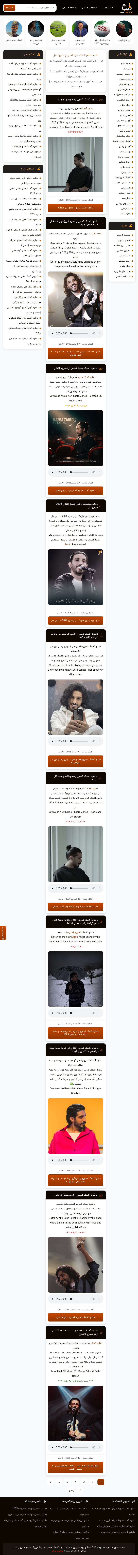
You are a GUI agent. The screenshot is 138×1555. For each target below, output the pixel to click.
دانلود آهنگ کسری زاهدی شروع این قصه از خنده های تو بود (75, 353)
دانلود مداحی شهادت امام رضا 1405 (29, 1508)
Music (74, 937)
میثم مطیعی (124, 261)
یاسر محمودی (123, 125)
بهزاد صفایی (124, 105)
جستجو (9, 7)
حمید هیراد (124, 79)
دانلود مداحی (69, 7)
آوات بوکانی (124, 151)
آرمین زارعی (124, 146)
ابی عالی (126, 68)
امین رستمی (124, 193)
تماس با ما (57, 1550)
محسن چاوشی (123, 74)
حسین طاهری (123, 250)
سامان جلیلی (124, 89)
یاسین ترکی (124, 131)
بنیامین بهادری (123, 203)
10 (79, 1490)
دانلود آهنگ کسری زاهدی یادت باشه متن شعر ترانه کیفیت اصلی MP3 (76, 921)
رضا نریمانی (124, 255)
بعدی (71, 1490)
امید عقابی (125, 167)
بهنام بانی (125, 208)
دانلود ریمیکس (89, 7)
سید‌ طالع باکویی (122, 271)
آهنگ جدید (108, 7)
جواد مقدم (125, 266)
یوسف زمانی (124, 84)
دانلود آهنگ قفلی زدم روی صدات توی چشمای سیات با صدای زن (24, 115)
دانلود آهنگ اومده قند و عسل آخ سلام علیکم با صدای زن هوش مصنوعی (24, 89)
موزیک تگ (125, 213)
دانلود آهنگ (87, 108)
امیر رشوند (125, 172)
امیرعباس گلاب (122, 182)
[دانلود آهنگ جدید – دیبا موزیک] (126, 7)
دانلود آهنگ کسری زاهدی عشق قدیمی (76, 1195)
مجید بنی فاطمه (122, 245)
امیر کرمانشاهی (122, 276)
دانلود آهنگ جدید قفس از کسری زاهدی (75, 368)
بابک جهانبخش (123, 136)
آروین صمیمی (123, 120)
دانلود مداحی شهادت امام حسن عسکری (27, 1514)
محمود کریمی (123, 235)
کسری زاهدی (74, 932)
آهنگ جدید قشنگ (121, 141)
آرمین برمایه (124, 110)
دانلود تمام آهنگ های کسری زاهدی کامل (75, 55)
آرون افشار (125, 115)
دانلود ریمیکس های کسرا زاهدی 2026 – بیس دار (75, 620)
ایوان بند (126, 198)
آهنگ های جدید (122, 177)
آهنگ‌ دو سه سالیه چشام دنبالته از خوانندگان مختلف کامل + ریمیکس (23, 266)
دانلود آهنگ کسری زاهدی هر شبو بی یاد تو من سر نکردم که (75, 761)
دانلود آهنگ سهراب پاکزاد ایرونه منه (117, 1520)
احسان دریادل (123, 157)
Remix (68, 544)
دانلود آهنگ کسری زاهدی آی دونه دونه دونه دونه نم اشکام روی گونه (74, 1049)
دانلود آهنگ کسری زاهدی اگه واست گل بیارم (75, 906)
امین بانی (125, 187)
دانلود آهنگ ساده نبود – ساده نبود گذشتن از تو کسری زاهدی (75, 1467)
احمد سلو (125, 63)
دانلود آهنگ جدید (86, 377)
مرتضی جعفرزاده (122, 94)
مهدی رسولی (124, 240)
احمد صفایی (124, 162)
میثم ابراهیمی (123, 100)
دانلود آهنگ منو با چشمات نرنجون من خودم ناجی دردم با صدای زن (26, 152)
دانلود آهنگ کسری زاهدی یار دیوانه (77, 99)
